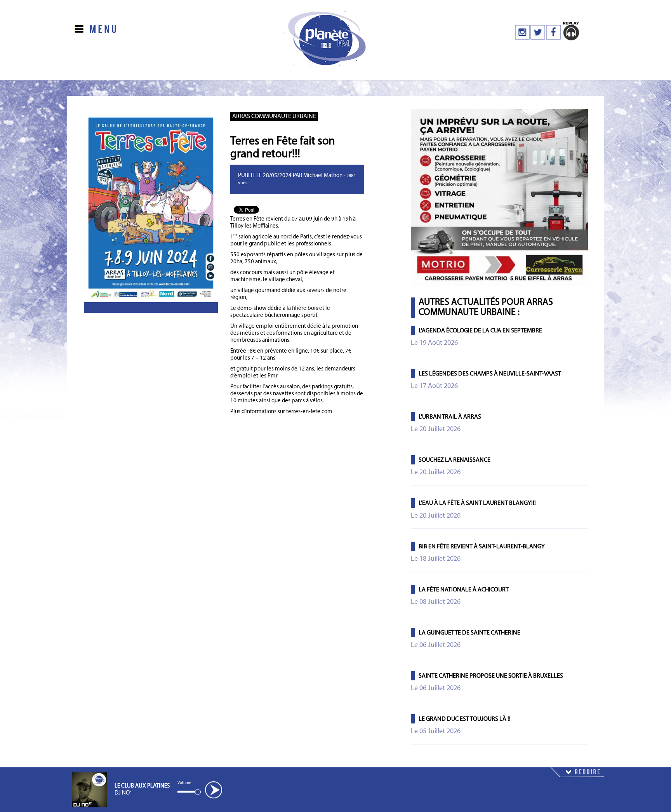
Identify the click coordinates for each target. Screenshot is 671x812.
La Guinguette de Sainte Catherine (469, 633)
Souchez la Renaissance (454, 460)
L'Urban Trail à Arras (450, 417)
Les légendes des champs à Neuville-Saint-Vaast (490, 374)
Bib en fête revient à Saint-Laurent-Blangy (482, 547)
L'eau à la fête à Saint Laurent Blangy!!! (477, 503)
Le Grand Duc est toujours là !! (465, 719)
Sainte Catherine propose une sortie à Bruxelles (491, 676)
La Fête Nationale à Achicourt (464, 590)
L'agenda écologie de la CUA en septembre (480, 331)
